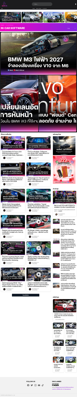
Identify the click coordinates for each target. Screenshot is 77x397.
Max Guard (38, 8)
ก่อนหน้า (1, 17)
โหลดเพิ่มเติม (26, 295)
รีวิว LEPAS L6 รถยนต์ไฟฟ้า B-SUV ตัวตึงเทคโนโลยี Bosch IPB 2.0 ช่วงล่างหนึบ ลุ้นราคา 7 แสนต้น (58, 349)
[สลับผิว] (75, 4)
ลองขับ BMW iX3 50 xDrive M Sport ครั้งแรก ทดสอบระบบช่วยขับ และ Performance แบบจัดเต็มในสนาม (31, 20)
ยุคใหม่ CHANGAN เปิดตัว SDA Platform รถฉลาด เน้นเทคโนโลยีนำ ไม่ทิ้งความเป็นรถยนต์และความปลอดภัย (38, 284)
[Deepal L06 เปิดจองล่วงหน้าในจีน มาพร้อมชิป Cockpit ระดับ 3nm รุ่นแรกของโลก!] (13, 222)
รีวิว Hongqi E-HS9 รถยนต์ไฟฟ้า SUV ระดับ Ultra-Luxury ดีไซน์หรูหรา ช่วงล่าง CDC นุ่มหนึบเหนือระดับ (70, 332)
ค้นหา (34, 4)
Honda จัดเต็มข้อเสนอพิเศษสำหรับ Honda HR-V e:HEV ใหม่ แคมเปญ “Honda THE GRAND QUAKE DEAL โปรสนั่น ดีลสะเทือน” (68, 233)
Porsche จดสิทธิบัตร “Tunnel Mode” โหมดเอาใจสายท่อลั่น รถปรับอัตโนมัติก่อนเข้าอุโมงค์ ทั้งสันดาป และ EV (38, 205)
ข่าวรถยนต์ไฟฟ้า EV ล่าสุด (70, 203)
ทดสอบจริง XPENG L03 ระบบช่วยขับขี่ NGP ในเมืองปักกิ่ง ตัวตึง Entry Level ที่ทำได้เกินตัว (53, 20)
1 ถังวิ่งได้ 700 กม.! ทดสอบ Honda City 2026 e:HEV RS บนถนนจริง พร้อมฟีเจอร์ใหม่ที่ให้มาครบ (63, 315)
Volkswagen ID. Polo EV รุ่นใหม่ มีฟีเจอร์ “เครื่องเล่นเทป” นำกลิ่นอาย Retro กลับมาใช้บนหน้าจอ (38, 179)
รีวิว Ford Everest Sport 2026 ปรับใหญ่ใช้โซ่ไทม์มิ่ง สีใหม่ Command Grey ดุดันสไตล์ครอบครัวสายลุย (70, 349)
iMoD (34, 8)
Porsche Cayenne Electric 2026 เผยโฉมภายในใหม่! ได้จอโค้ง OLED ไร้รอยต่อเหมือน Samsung (13, 258)
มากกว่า (60, 211)
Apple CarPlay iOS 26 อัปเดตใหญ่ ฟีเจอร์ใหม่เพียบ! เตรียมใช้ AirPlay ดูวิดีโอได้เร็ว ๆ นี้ (38, 258)
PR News (62, 203)
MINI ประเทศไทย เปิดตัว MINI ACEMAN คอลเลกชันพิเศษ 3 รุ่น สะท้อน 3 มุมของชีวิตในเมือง (64, 206)
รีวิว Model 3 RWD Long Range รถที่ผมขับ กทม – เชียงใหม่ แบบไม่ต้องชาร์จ (38, 232)
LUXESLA (44, 8)
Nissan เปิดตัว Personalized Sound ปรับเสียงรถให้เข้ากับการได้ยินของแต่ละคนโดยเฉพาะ (11, 205)
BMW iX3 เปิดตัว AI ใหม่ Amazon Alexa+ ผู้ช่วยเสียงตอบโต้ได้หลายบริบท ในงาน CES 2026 (12, 179)
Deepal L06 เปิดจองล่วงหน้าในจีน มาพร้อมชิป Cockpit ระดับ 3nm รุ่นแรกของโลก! (12, 232)
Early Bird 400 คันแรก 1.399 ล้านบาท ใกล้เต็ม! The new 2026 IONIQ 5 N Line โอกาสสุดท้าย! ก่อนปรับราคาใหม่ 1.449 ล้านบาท (68, 223)
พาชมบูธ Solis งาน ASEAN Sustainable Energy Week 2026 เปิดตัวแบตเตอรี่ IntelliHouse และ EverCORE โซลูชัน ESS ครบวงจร (58, 366)
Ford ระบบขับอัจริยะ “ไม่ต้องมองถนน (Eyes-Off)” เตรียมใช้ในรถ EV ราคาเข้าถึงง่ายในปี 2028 (38, 153)
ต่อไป (76, 17)
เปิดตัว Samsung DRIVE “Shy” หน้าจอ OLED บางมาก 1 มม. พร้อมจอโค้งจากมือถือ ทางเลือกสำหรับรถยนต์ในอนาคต (12, 284)
